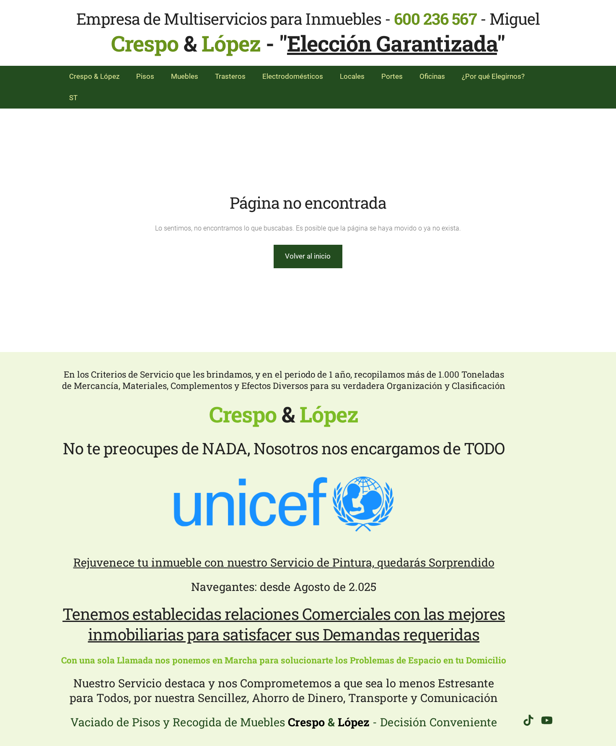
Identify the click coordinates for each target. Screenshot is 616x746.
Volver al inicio (308, 256)
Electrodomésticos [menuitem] (292, 76)
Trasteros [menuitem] (230, 76)
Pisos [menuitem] (145, 76)
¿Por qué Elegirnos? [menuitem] (493, 76)
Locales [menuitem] (352, 76)
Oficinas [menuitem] (432, 76)
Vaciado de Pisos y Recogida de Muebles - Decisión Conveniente (283, 722)
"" (392, 43)
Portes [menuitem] (392, 76)
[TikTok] (528, 720)
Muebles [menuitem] (184, 76)
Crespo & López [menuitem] (94, 76)
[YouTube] (546, 720)
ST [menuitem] (73, 97)
